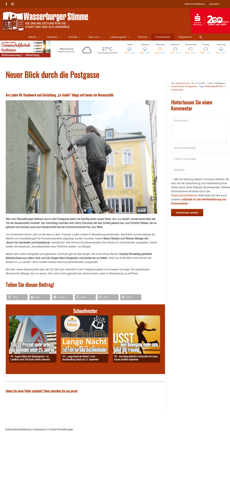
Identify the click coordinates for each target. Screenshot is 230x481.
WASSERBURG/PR (214, 86)
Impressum (39, 429)
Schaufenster (177, 86)
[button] (200, 37)
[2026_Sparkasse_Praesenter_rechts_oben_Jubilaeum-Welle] (210, 10)
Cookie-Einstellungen (60, 429)
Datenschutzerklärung (18, 429)
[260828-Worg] (136, 317)
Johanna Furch (182, 83)
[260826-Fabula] (84, 317)
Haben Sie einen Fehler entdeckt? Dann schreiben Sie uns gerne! (42, 391)
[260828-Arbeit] (32, 317)
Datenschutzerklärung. (184, 195)
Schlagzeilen (191, 86)
